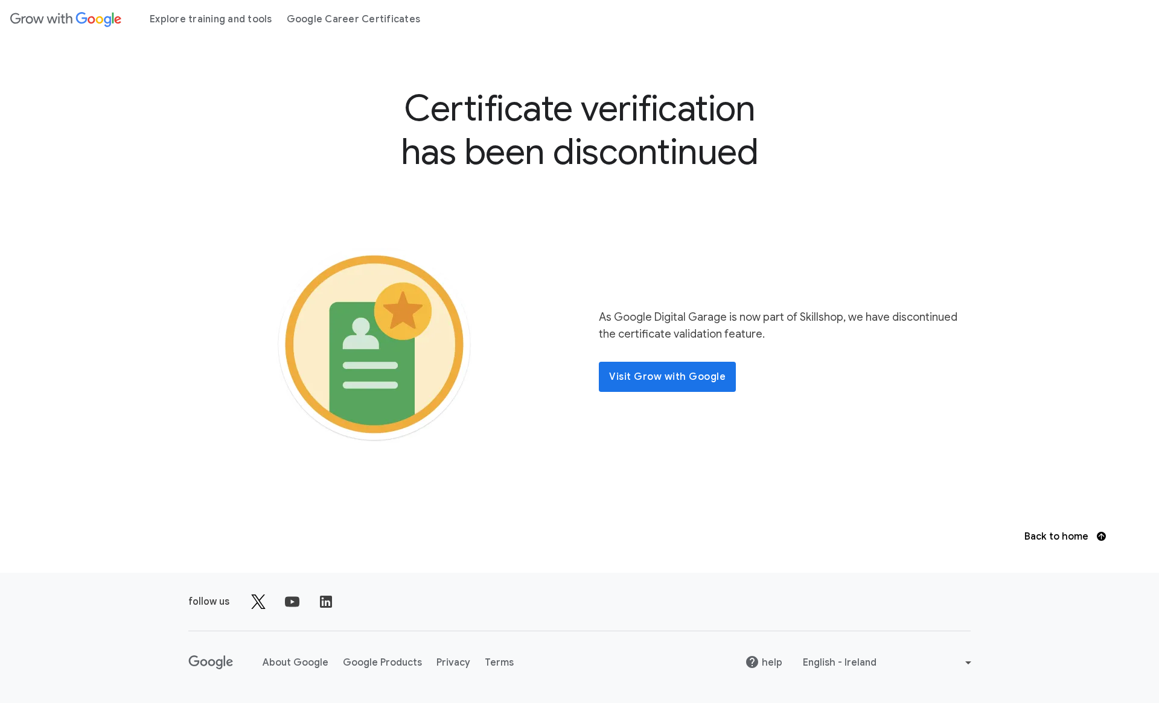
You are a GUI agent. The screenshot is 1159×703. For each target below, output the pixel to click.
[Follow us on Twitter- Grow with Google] (258, 601)
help (772, 663)
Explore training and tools (211, 19)
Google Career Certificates (354, 19)
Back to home (1057, 537)
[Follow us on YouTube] (292, 601)
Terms (499, 663)
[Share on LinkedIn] (325, 601)
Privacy (453, 663)
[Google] (66, 19)
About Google (295, 663)
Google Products (382, 663)
